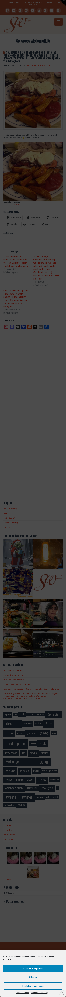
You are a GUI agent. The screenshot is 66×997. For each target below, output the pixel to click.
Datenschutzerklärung (39, 993)
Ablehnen (33, 977)
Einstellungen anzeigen (33, 986)
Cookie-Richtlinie (22, 993)
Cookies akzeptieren (33, 968)
